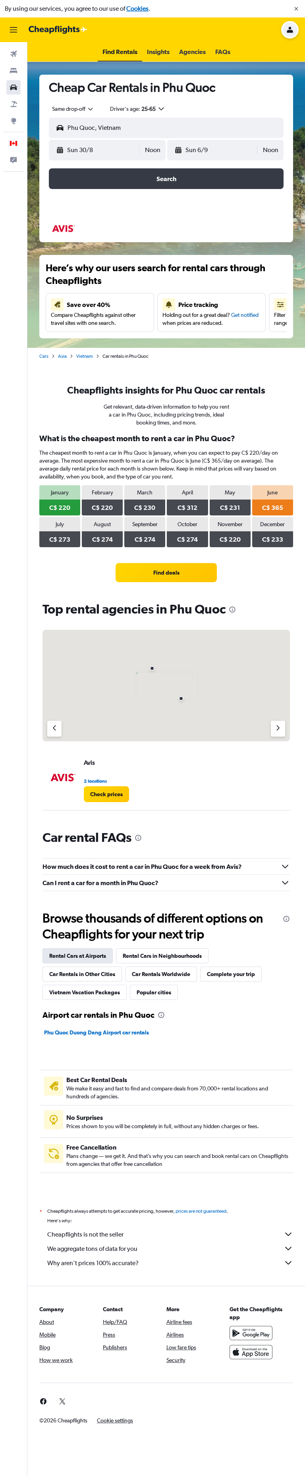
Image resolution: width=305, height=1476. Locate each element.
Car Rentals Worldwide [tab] (161, 974)
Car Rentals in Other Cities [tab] (82, 974)
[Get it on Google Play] (251, 1333)
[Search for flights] (13, 54)
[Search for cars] (13, 87)
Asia (62, 356)
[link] (166, 572)
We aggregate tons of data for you (92, 1248)
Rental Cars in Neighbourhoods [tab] (162, 956)
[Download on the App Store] (251, 1352)
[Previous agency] (54, 729)
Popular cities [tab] (154, 992)
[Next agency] (278, 729)
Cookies (137, 8)
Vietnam (84, 356)
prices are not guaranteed (201, 1211)
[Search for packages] (13, 104)
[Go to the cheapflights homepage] (58, 30)
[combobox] (73, 109)
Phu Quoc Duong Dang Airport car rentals (96, 1032)
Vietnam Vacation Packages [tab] (84, 992)
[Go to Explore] (13, 121)
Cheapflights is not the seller (85, 1234)
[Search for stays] (13, 71)
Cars (43, 356)
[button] (296, 8)
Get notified (245, 315)
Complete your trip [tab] (231, 974)
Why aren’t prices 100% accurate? (93, 1263)
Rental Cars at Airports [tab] (77, 956)
